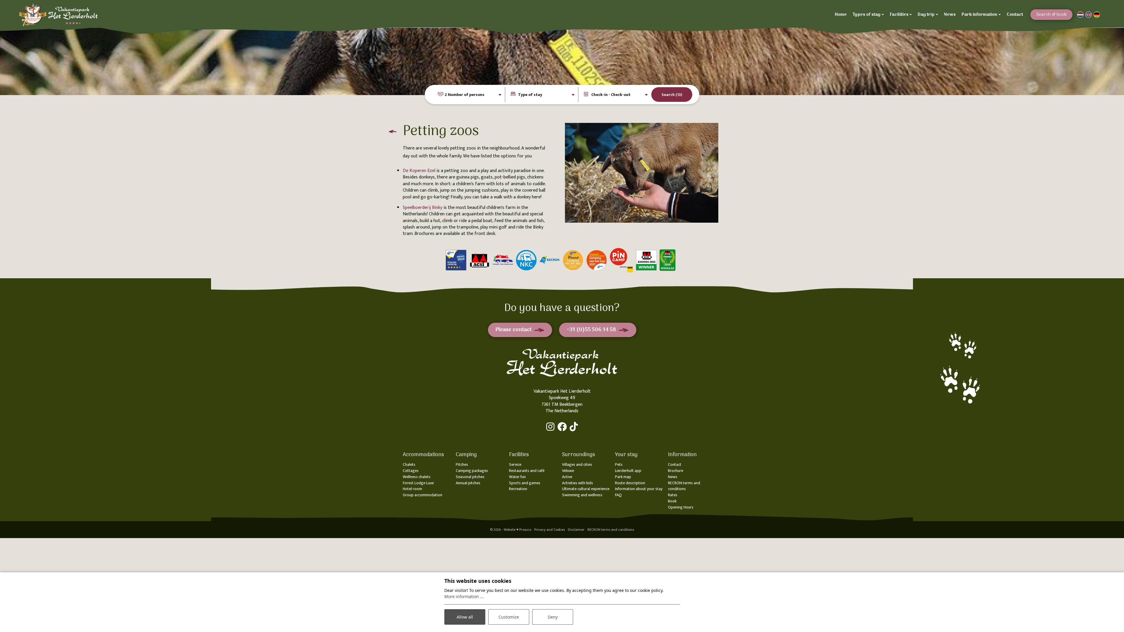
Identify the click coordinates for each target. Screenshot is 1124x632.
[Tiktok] (574, 426)
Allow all (465, 617)
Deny (553, 617)
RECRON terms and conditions (610, 530)
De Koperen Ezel (419, 171)
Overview (391, 133)
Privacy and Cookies (549, 530)
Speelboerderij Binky (422, 208)
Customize (508, 617)
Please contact (514, 330)
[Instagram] (550, 426)
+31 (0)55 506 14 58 (591, 330)
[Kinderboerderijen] (641, 173)
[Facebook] (562, 426)
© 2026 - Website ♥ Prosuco (510, 530)
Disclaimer (576, 530)
